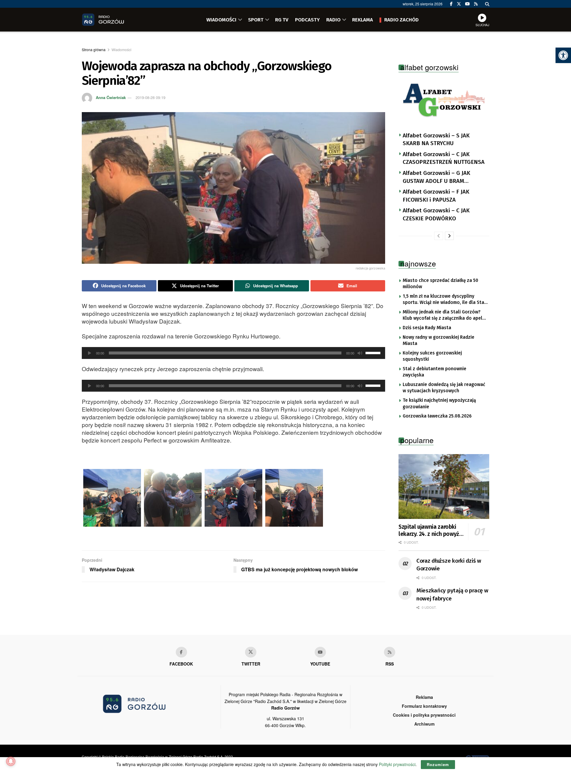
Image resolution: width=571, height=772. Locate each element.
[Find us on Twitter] (459, 4)
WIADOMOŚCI (221, 20)
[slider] (373, 352)
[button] (563, 55)
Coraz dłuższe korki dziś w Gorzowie (448, 564)
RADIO (333, 20)
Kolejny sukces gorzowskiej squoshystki (432, 356)
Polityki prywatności (397, 764)
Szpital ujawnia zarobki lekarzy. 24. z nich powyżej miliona (431, 530)
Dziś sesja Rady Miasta (427, 327)
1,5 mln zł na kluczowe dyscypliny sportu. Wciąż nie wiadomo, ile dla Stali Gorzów (445, 300)
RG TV (281, 20)
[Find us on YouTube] (467, 4)
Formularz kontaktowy (424, 706)
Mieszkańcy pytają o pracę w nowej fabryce (452, 594)
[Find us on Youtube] (320, 652)
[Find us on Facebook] (451, 4)
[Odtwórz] (89, 353)
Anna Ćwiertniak (111, 97)
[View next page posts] (449, 236)
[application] (233, 353)
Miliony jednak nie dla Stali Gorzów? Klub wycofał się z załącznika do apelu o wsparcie (444, 315)
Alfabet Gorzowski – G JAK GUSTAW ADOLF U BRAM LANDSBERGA (436, 177)
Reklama (424, 697)
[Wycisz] (360, 353)
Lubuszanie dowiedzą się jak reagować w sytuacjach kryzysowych (444, 388)
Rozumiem (438, 764)
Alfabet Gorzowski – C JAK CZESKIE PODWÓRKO (436, 214)
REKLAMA (362, 20)
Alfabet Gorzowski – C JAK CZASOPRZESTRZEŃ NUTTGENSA (443, 158)
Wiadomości (121, 49)
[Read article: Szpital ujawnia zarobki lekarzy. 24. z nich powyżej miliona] (444, 486)
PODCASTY (307, 20)
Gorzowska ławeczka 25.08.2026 (437, 416)
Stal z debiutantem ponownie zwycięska (434, 372)
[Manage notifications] (10, 761)
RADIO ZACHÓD (401, 20)
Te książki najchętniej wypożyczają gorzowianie (439, 403)
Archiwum (424, 724)
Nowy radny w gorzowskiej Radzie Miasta (438, 340)
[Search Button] (487, 4)
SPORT (255, 20)
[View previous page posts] (438, 236)
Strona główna (94, 49)
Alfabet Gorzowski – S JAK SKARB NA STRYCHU (436, 139)
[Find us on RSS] (476, 4)
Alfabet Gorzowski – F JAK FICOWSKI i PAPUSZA (436, 195)
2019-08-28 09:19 (150, 97)
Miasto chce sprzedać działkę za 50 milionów (440, 284)
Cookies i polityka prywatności (424, 715)
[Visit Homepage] (111, 19)
